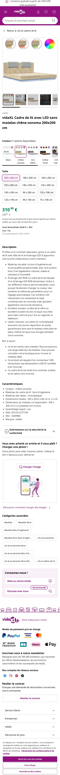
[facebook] (4, 675)
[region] (30, 756)
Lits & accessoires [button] (46, 538)
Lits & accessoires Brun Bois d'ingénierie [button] (19, 561)
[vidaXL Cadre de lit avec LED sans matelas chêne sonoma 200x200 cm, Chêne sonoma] (30, 65)
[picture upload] (30, 486)
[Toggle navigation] (5, 11)
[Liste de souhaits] (46, 11)
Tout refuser (30, 765)
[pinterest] (16, 675)
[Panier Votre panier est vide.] (54, 11)
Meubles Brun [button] (25, 522)
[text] (9, 210)
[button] (8, 155)
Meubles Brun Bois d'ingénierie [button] (19, 538)
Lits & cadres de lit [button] (46, 561)
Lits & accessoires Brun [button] (15, 545)
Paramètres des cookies (30, 771)
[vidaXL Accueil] (20, 12)
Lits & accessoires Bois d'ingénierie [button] (19, 553)
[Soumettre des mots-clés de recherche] (53, 20)
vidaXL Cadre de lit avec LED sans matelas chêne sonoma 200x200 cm (29, 122)
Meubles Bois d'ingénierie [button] (16, 530)
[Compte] (38, 11)
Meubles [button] (8, 522)
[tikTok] (22, 675)
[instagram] (10, 675)
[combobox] (30, 20)
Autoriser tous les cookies (30, 759)
